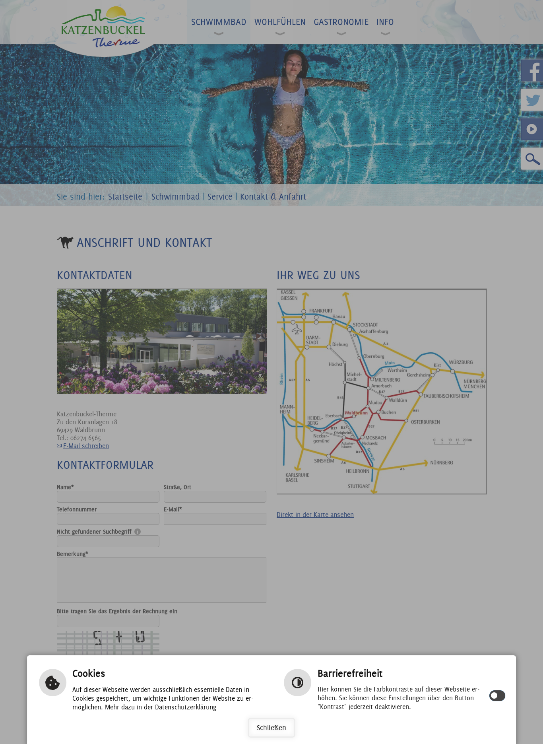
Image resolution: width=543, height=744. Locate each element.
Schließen (271, 727)
